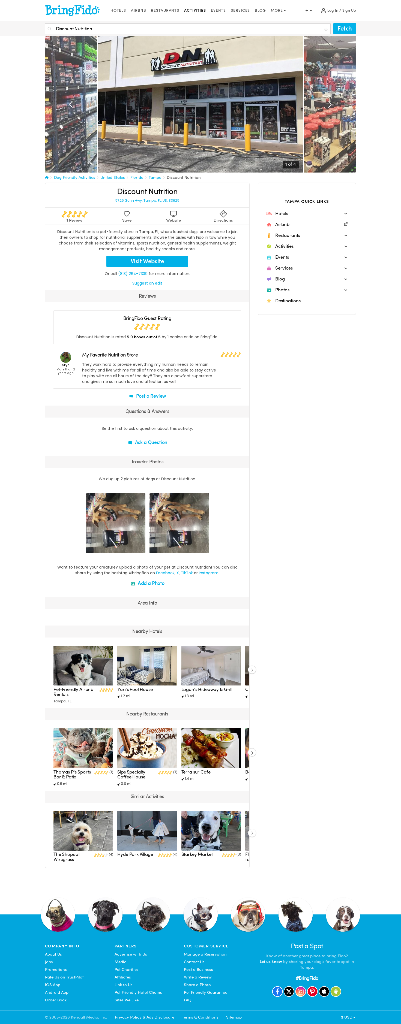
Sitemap (234, 1017)
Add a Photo (150, 583)
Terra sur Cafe (196, 772)
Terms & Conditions (200, 1017)
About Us (53, 954)
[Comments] (99, 548)
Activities (195, 10)
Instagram (209, 573)
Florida (136, 177)
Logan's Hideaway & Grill (206, 689)
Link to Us (124, 984)
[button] (307, 213)
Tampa (155, 177)
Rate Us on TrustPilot (64, 977)
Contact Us (194, 962)
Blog (260, 10)
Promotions (56, 969)
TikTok (187, 573)
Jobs (49, 962)
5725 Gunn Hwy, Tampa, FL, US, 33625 (147, 200)
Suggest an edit (147, 283)
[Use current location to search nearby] (326, 29)
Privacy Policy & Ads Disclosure (144, 1017)
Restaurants (165, 10)
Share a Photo (197, 984)
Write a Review (198, 977)
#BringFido (307, 978)
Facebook (165, 573)
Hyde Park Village (135, 854)
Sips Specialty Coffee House (131, 774)
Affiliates (123, 977)
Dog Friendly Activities (74, 177)
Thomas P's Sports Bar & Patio (72, 774)
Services (240, 10)
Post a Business (198, 969)
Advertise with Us (131, 954)
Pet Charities (127, 969)
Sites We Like (127, 1000)
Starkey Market (197, 854)
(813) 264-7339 (133, 273)
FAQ (187, 1000)
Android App (56, 992)
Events (218, 10)
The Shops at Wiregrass (66, 856)
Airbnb (138, 10)
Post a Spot (307, 946)
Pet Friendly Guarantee (205, 992)
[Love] (90, 548)
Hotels (118, 10)
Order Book (56, 1000)
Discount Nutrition (183, 177)
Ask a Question (150, 442)
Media (121, 962)
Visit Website (147, 261)
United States (112, 177)
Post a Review (150, 396)
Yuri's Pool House (134, 689)
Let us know (271, 961)
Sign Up (349, 10)
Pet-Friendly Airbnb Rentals (73, 692)
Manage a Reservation (205, 954)
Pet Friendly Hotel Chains (138, 992)
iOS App (52, 984)
